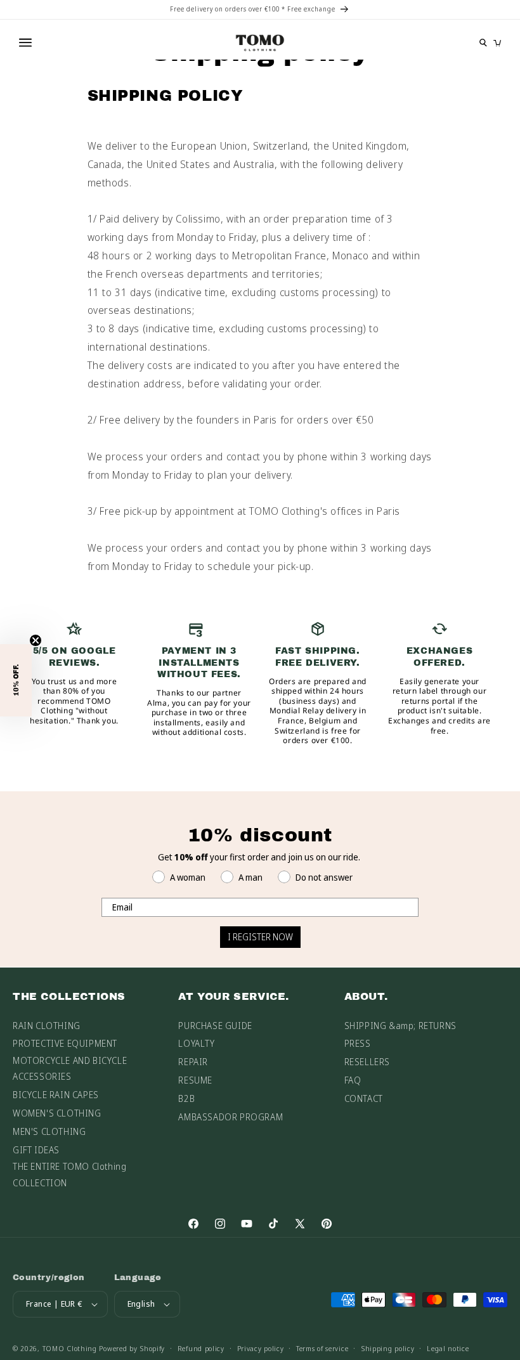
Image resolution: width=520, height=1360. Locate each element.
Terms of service (322, 1348)
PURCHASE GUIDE (215, 1026)
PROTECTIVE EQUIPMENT (65, 1043)
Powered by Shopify (132, 1348)
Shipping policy (388, 1348)
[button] (16, 680)
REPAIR (193, 1062)
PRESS (357, 1043)
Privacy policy (260, 1348)
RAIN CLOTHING (47, 1026)
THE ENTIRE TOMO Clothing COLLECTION (69, 1174)
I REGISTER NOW (260, 937)
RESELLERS (367, 1062)
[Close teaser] (35, 640)
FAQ (352, 1080)
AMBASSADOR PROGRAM (230, 1117)
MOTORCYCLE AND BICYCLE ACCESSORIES (70, 1068)
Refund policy (201, 1348)
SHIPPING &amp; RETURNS (400, 1026)
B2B (186, 1098)
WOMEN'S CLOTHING (57, 1113)
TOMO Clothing (69, 1348)
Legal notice (448, 1348)
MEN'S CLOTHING (49, 1131)
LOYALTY (196, 1043)
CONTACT (363, 1098)
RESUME (195, 1080)
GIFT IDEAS (36, 1150)
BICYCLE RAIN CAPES (56, 1095)
